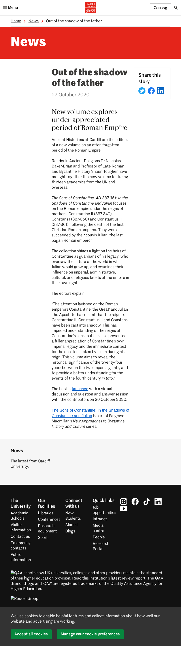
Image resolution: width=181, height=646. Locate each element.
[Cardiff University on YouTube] (123, 509)
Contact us (20, 537)
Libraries (45, 513)
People (99, 537)
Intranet (100, 519)
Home (16, 21)
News (33, 21)
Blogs (70, 531)
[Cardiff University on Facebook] (135, 502)
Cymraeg (160, 7)
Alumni (71, 525)
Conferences (49, 520)
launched (80, 389)
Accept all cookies (31, 634)
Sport (43, 538)
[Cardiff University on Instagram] (123, 502)
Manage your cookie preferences (90, 634)
